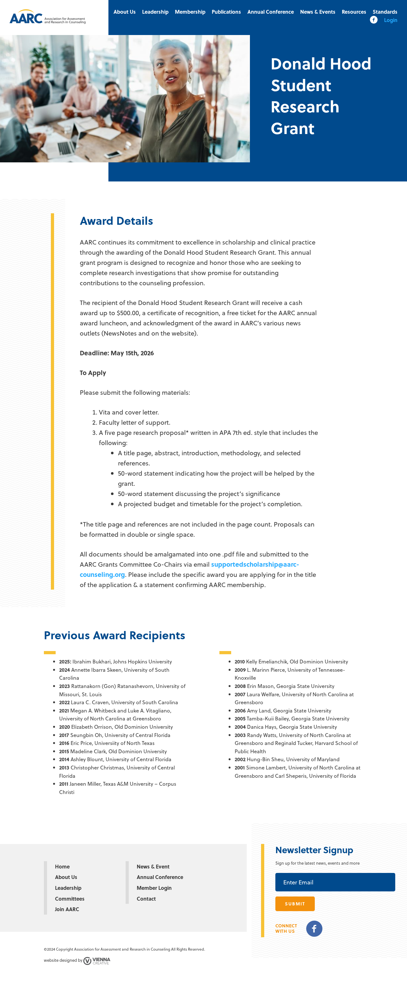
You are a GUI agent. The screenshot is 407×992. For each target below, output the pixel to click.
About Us (125, 11)
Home (62, 866)
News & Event (153, 866)
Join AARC (67, 909)
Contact (146, 898)
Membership (190, 11)
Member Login (154, 887)
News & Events (317, 11)
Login (390, 20)
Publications (226, 11)
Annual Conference (270, 11)
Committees (70, 898)
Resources (354, 11)
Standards (385, 11)
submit (295, 903)
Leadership (155, 11)
